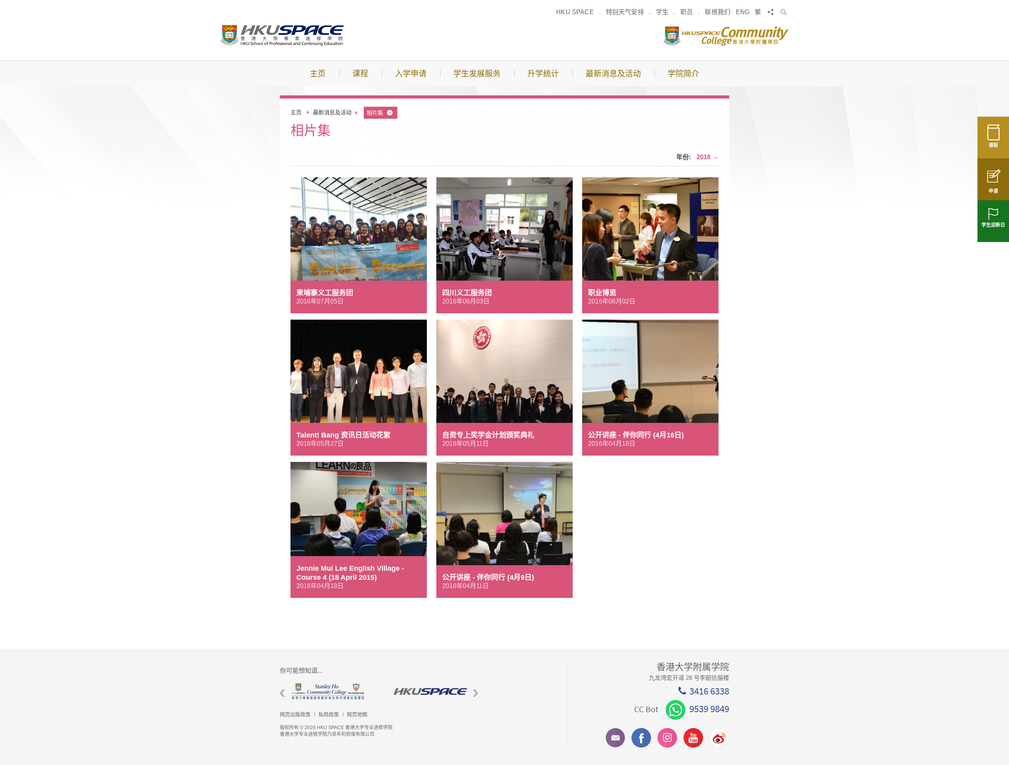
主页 (296, 112)
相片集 (375, 113)
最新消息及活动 (332, 112)
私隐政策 (328, 714)
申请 (993, 191)
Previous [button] (282, 693)
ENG (743, 12)
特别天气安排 (625, 12)
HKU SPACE (575, 12)
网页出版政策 (295, 714)
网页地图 (357, 714)
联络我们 (717, 12)
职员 (686, 12)
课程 (993, 145)
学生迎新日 (993, 225)
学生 (662, 12)
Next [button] (475, 693)
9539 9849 (709, 708)
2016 (703, 157)
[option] (321, 691)
